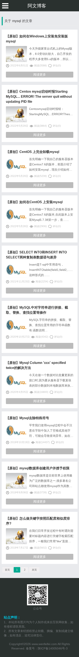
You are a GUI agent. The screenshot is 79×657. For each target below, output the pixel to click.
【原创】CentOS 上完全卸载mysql (32, 152)
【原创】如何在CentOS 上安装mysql (34, 202)
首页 (7, 569)
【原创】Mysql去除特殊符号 (27, 418)
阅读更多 (39, 74)
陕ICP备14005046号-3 (53, 648)
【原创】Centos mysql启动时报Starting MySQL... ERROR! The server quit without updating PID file (39, 96)
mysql (16, 21)
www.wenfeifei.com (44, 644)
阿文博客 (37, 5)
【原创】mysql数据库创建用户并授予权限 (38, 468)
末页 (34, 569)
